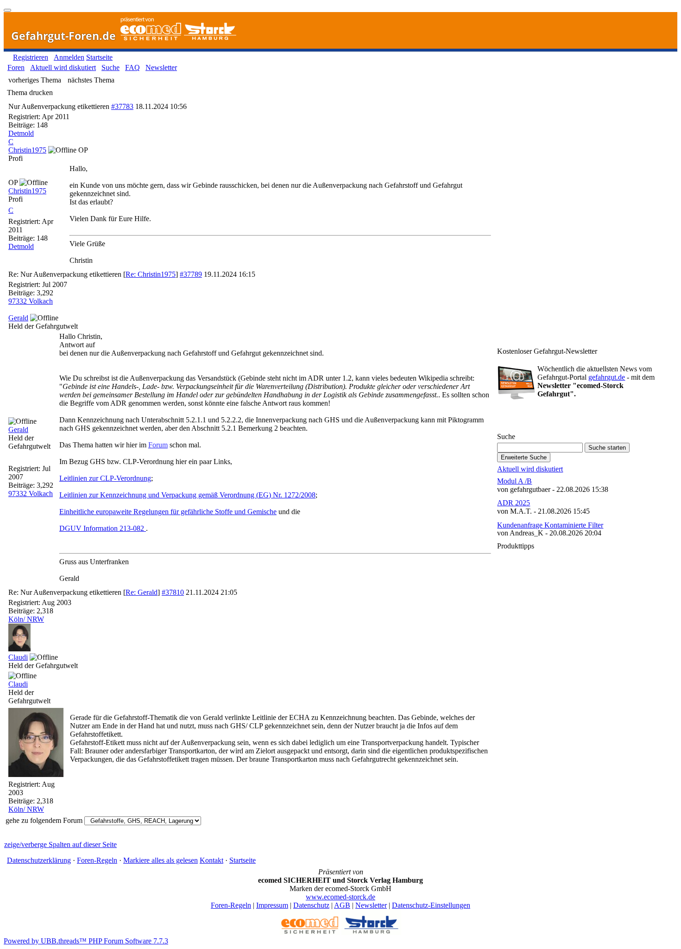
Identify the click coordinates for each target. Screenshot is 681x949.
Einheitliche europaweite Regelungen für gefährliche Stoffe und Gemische (168, 512)
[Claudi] (19, 649)
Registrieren (30, 57)
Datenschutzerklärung (39, 860)
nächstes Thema (91, 80)
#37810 (173, 592)
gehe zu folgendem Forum (44, 820)
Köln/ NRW (26, 619)
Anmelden (69, 57)
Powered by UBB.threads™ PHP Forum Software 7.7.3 (86, 941)
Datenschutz (311, 905)
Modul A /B (514, 481)
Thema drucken (30, 92)
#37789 (191, 274)
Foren (16, 67)
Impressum (272, 905)
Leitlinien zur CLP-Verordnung (105, 478)
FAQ (132, 67)
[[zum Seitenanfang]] (7, 10)
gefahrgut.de (606, 377)
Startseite (99, 57)
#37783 (122, 106)
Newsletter (161, 67)
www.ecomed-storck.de (340, 897)
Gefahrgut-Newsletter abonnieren (550, 418)
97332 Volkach (30, 301)
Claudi (18, 657)
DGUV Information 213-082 (102, 528)
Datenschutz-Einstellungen (431, 905)
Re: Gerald (142, 592)
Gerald (18, 318)
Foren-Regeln (97, 860)
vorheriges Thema (34, 80)
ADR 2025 (513, 503)
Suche (110, 67)
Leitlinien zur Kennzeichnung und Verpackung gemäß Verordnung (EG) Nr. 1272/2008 (187, 495)
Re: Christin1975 (151, 274)
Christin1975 (27, 150)
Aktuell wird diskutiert (63, 67)
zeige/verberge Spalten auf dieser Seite (60, 844)
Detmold (21, 133)
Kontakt (211, 860)
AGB (342, 905)
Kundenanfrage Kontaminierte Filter (550, 525)
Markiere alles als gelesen (160, 860)
